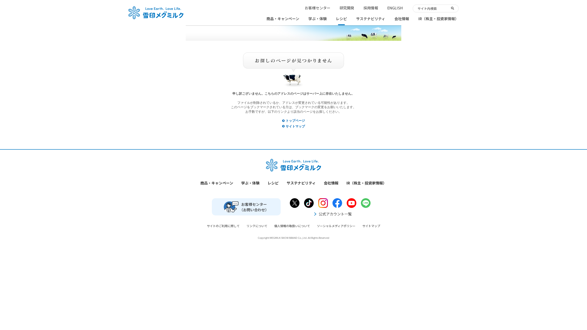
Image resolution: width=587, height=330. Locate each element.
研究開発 (347, 8)
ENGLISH (395, 8)
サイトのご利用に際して (223, 226)
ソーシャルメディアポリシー (336, 226)
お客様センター (317, 8)
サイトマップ (295, 126)
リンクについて (256, 226)
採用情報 (370, 8)
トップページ (295, 120)
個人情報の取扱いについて (292, 226)
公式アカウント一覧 (335, 214)
